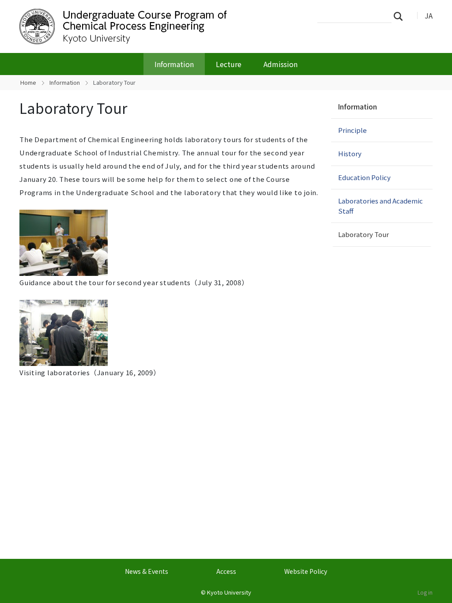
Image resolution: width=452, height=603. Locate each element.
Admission (281, 64)
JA (429, 15)
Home (28, 82)
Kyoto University (229, 592)
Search (401, 16)
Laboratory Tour (363, 234)
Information (174, 64)
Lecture (228, 64)
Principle (352, 130)
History (350, 153)
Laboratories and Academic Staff (380, 205)
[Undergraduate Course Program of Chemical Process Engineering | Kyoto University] (160, 26)
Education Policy (364, 177)
